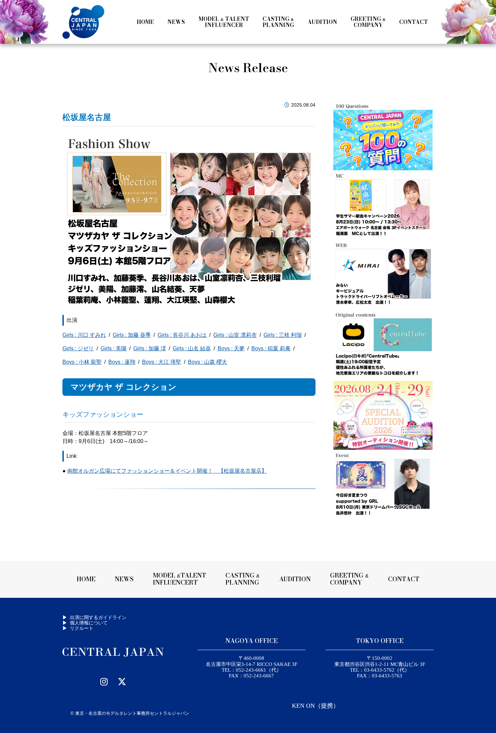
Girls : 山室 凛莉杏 (235, 335)
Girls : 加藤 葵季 (132, 335)
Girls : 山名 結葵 (192, 348)
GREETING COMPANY (349, 579)
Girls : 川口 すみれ (84, 335)
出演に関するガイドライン (98, 617)
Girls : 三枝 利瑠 (283, 335)
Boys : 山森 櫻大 (207, 362)
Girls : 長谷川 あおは (182, 335)
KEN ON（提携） (315, 705)
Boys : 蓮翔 (121, 362)
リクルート (81, 628)
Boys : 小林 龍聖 (82, 362)
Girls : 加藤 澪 (149, 348)
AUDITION (295, 579)
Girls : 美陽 (114, 348)
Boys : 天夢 (231, 348)
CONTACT (403, 579)
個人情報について (89, 622)
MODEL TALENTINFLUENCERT (179, 579)
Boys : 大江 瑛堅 (161, 362)
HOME (86, 579)
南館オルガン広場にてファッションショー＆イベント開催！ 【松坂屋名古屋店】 (167, 471)
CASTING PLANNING (242, 579)
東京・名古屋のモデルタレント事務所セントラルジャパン (132, 713)
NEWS (124, 579)
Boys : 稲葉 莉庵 (271, 348)
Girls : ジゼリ (78, 348)
